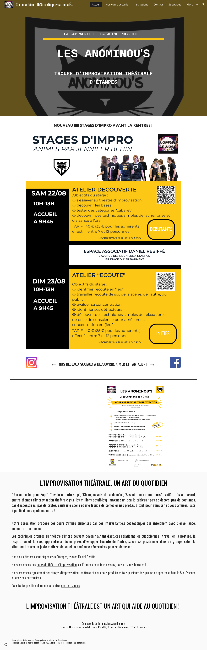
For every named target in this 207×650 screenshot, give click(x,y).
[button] (203, 4)
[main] (103, 43)
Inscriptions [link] (141, 4)
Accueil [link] (96, 4)
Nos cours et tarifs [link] (117, 4)
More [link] (190, 4)
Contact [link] (158, 4)
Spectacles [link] (175, 4)
